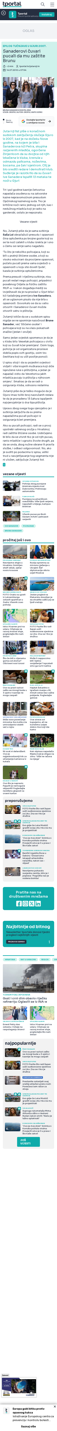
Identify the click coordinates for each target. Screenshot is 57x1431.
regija (45, 959)
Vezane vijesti (28, 221)
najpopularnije (20, 1043)
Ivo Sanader (11, 526)
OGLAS (28, 31)
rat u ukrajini (28, 959)
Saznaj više (28, 1426)
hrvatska (10, 959)
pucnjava (28, 526)
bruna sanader (13, 531)
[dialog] (28, 1417)
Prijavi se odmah (16, 942)
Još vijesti (25, 1142)
